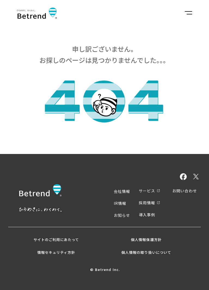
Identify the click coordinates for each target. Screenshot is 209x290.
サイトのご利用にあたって (56, 239)
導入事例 (147, 214)
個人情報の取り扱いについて (146, 252)
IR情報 (120, 203)
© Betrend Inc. (105, 270)
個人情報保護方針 (146, 239)
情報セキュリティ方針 (56, 252)
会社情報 (122, 191)
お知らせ (122, 215)
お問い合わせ (184, 190)
